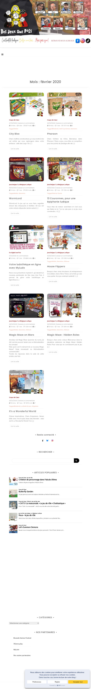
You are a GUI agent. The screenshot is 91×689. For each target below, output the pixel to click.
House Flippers (56, 266)
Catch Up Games (64, 129)
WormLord (15, 198)
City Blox (14, 133)
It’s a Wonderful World (22, 411)
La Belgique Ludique (24, 184)
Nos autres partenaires (22, 655)
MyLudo (16, 650)
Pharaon (52, 133)
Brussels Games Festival (22, 638)
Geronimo (74, 129)
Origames (35, 406)
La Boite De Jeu (26, 406)
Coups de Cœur (14, 120)
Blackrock (55, 129)
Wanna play (18, 644)
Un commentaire (22, 256)
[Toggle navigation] (2, 54)
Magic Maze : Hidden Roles (63, 334)
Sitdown (66, 261)
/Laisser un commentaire (26, 123)
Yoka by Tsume (57, 193)
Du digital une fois (15, 252)
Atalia (16, 129)
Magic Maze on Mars (21, 334)
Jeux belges (13, 184)
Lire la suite (15, 149)
